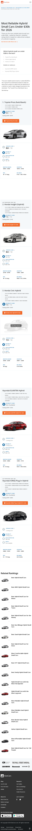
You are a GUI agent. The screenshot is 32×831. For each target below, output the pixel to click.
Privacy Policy (18, 827)
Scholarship (3, 804)
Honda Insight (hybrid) (10, 59)
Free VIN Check (4, 786)
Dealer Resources (21, 792)
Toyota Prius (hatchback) (11, 57)
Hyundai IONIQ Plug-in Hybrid (12, 71)
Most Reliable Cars (11, 7)
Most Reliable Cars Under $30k (22, 7)
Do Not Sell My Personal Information (8, 829)
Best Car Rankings (21, 786)
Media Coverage (5, 802)
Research (3, 7)
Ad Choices (20, 829)
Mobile (2, 789)
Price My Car (20, 789)
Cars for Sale (4, 784)
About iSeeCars (4, 799)
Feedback (3, 807)
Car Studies (19, 784)
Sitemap (2, 827)
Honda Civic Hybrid (9, 61)
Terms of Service (9, 827)
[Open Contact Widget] (29, 828)
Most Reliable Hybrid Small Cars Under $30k (10, 9)
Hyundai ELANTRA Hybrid (11, 69)
